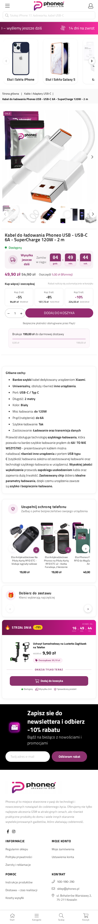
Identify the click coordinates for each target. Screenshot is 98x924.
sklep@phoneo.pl (68, 889)
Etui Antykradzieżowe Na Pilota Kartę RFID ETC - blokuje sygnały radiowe (24, 560)
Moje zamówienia (63, 849)
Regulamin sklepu (16, 849)
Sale (7, 113)
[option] (49, 157)
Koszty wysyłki (14, 897)
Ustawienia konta (63, 857)
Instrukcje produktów (19, 882)
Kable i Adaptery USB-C (37, 94)
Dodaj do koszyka (52, 680)
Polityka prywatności (18, 857)
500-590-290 (65, 881)
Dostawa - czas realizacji (21, 890)
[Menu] (7, 5)
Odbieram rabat (69, 756)
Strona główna (10, 94)
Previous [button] (5, 157)
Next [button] (92, 157)
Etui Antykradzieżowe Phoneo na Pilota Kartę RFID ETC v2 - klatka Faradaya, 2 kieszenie (56, 562)
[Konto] (90, 5)
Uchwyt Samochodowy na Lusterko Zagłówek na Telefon (59, 645)
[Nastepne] (91, 61)
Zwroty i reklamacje (18, 864)
